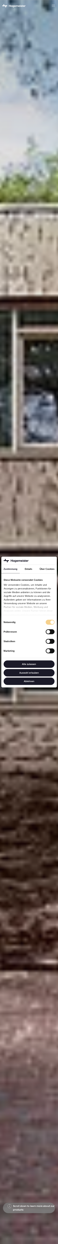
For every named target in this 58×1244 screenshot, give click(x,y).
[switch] (50, 631)
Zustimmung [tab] (10, 569)
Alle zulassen (29, 664)
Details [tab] (28, 569)
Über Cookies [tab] (47, 569)
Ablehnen (29, 681)
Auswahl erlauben (29, 672)
